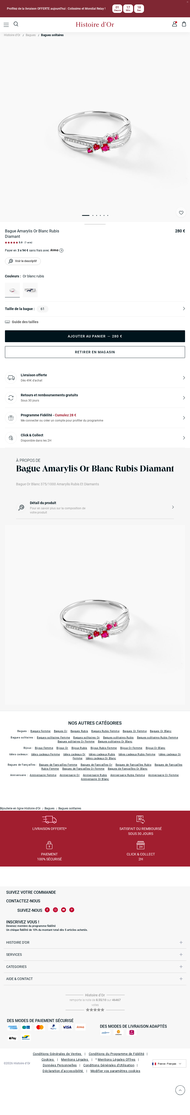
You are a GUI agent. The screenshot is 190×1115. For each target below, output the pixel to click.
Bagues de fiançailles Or (96, 764)
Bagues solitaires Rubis (118, 737)
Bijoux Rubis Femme (104, 748)
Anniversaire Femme (43, 775)
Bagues (31, 35)
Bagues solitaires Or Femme (76, 741)
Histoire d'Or (12, 35)
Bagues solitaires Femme (53, 737)
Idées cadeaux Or (74, 754)
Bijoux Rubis (79, 748)
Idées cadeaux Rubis (102, 754)
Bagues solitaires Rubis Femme (157, 737)
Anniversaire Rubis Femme (127, 775)
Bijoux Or (62, 748)
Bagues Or (60, 731)
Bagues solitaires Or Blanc (115, 741)
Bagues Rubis (79, 731)
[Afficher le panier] (184, 24)
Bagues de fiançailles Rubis (133, 764)
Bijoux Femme (44, 748)
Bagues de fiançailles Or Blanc (128, 768)
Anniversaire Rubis (95, 775)
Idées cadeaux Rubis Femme (137, 754)
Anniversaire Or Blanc (95, 779)
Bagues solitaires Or (86, 737)
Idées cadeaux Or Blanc (101, 758)
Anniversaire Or (70, 775)
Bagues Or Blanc (160, 731)
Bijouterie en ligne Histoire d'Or (20, 808)
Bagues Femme (40, 731)
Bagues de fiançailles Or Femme (83, 768)
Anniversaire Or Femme (163, 775)
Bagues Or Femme (135, 731)
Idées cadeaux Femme (45, 754)
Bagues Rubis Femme (105, 731)
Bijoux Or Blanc (156, 748)
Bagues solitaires (52, 35)
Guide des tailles (25, 322)
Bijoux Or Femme (131, 748)
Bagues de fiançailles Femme (58, 764)
